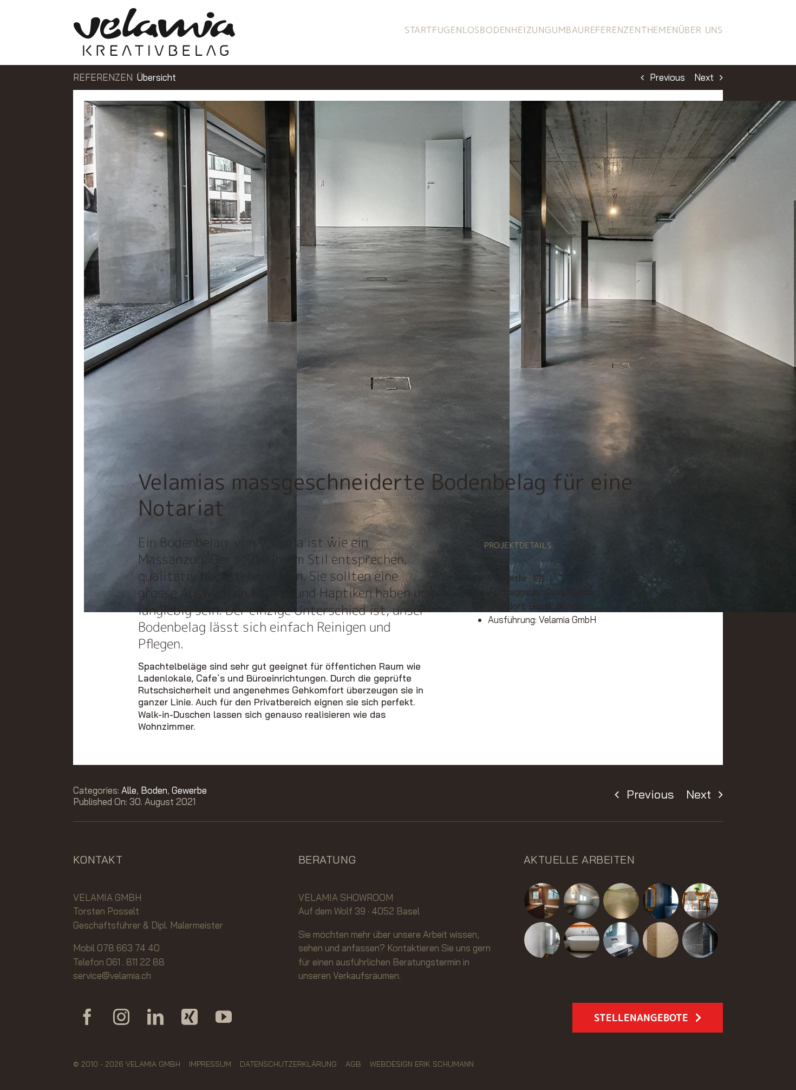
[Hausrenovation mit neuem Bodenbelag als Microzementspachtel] (700, 900)
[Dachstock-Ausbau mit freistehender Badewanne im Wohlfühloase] (582, 939)
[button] (562, 545)
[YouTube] (224, 1017)
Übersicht (156, 77)
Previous (667, 77)
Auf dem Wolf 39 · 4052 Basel (359, 911)
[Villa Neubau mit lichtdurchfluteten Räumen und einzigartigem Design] (700, 939)
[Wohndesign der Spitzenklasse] (542, 939)
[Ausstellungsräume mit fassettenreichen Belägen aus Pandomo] (621, 900)
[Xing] (189, 1017)
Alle (128, 790)
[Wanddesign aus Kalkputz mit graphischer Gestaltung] (661, 939)
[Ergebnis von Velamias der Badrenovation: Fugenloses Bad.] (621, 939)
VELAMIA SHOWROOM (345, 897)
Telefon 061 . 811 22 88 (119, 962)
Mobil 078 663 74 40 (116, 947)
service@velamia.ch (112, 975)
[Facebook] (87, 1017)
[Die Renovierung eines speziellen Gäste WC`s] (661, 900)
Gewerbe (189, 790)
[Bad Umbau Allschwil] (582, 900)
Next (704, 77)
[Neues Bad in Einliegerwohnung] (542, 900)
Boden (154, 790)
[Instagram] (121, 1017)
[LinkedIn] (155, 1017)
